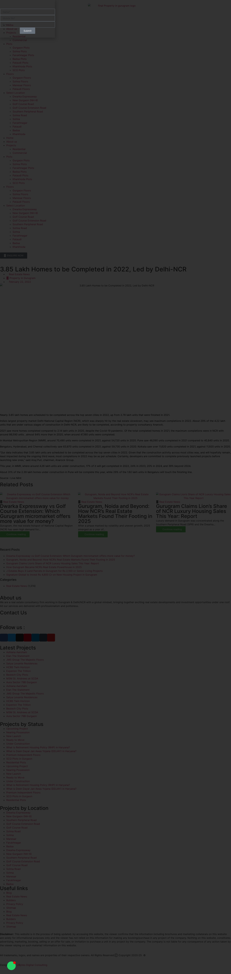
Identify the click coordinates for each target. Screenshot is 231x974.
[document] (115, 487)
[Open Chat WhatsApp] (11, 965)
